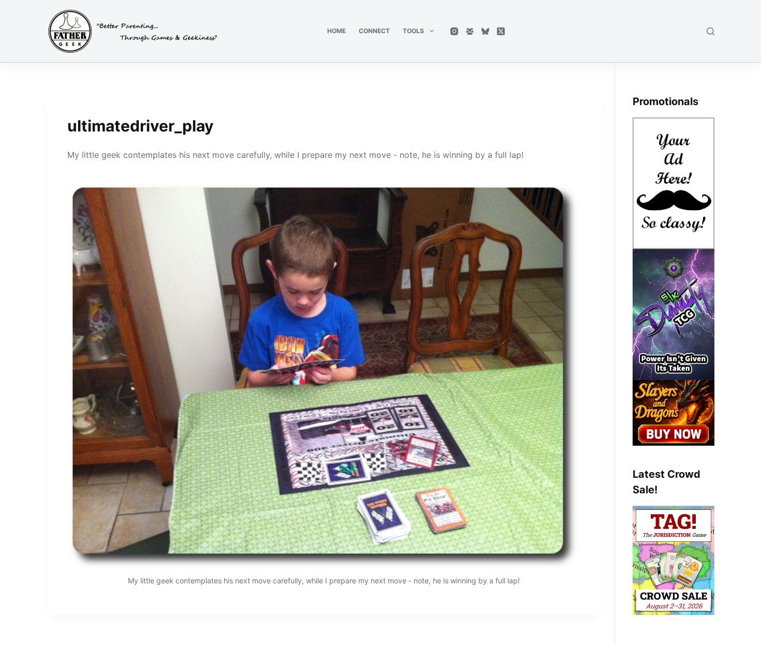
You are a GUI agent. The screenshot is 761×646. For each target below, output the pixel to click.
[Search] (710, 31)
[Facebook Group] (470, 31)
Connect (374, 31)
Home (336, 31)
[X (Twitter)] (501, 31)
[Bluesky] (485, 31)
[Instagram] (454, 31)
